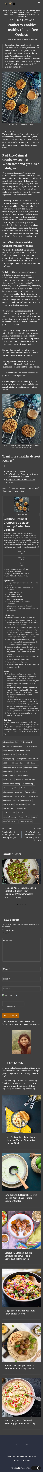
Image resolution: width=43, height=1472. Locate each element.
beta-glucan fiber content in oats (21, 255)
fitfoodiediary (31, 763)
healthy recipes (26, 788)
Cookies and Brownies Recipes (14, 10)
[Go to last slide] (5, 880)
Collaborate (22, 1456)
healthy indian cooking (11, 784)
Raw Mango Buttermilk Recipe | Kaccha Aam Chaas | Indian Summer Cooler (21, 1198)
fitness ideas (8, 771)
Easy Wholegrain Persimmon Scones (22, 474)
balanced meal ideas (10, 742)
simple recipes (23, 813)
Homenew (25, 1460)
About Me (11, 1456)
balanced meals (26, 742)
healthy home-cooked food (25, 779)
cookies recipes (9, 755)
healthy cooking (9, 775)
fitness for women (31, 767)
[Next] (37, 880)
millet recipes (8, 804)
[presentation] (21, 871)
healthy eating (23, 775)
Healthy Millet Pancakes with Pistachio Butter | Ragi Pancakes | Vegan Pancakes (20, 891)
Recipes (35, 12)
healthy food (8, 779)
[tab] (17, 904)
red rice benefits (9, 813)
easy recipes (22, 755)
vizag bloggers (31, 817)
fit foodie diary (17, 763)
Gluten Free (8, 12)
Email (6, 979)
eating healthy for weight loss (27, 759)
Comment (8, 940)
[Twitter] (21, 1444)
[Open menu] (38, 3)
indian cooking (30, 792)
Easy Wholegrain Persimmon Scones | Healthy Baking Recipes (32, 834)
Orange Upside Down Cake (17, 471)
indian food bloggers (11, 800)
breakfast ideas (31, 746)
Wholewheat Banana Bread (17, 477)
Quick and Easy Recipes (22, 12)
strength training (9, 817)
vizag (21, 817)
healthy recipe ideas (10, 788)
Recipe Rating (8, 930)
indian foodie (26, 800)
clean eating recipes (22, 750)
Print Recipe (22, 514)
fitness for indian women (12, 767)
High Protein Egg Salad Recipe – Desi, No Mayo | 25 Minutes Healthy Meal (21, 1140)
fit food (6, 763)
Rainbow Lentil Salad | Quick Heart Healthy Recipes (10, 833)
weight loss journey (10, 821)
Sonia (10, 39)
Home (16, 1460)
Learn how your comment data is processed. (21, 1024)
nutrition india (8, 809)
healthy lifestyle (28, 784)
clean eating (8, 750)
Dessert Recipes (33, 10)
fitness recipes (20, 771)
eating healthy (8, 759)
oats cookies (21, 809)
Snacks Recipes (9, 14)
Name (6, 969)
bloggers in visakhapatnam (13, 746)
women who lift (26, 821)
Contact (32, 1456)
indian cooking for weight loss (14, 796)
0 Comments (33, 39)
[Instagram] (26, 1444)
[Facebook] (16, 1444)
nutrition (31, 804)
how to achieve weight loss (12, 792)
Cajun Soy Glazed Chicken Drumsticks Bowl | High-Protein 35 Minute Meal (18, 1256)
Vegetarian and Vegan (25, 14)
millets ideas (21, 804)
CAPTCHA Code (12, 1007)
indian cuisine (33, 796)
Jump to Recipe (9, 131)
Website (6, 989)
